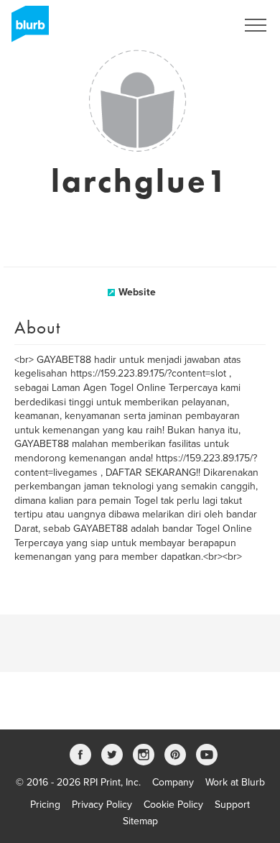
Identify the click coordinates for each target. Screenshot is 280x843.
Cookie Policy (173, 804)
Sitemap (140, 821)
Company (173, 782)
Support (232, 804)
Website (137, 292)
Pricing (45, 804)
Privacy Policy (102, 804)
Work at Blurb (235, 782)
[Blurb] (26, 29)
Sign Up (199, 25)
